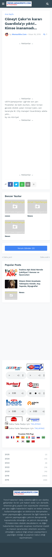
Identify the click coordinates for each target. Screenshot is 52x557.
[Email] (27, 184)
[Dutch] (33, 438)
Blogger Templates (36, 547)
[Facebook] (10, 184)
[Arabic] (28, 442)
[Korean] (23, 442)
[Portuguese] (44, 438)
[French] (13, 438)
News (30, 216)
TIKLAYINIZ (36, 424)
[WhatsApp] (22, 184)
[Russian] (39, 438)
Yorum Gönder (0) (26, 248)
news (7, 216)
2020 (26, 471)
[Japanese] (18, 442)
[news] (15, 207)
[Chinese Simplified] (33, 442)
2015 (26, 480)
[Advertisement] (26, 71)
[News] (37, 207)
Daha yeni (7, 257)
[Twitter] (16, 184)
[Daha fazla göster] (33, 184)
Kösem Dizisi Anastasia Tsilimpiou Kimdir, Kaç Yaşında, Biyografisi (29, 283)
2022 (26, 467)
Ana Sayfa (9, 14)
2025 (26, 454)
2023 (26, 463)
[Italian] (28, 438)
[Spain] (23, 438)
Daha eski (44, 257)
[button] (3, 3)
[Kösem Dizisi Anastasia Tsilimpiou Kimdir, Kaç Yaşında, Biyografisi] (11, 284)
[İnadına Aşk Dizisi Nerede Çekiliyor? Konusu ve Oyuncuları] (11, 272)
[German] (18, 438)
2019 (26, 476)
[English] (8, 438)
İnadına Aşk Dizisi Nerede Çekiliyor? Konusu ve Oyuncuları (31, 272)
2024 (26, 459)
